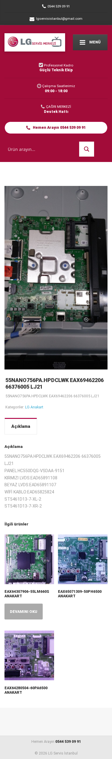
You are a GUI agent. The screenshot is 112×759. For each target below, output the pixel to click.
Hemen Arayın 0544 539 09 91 (59, 127)
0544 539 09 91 (68, 741)
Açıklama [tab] (20, 426)
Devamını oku (23, 611)
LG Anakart (34, 407)
